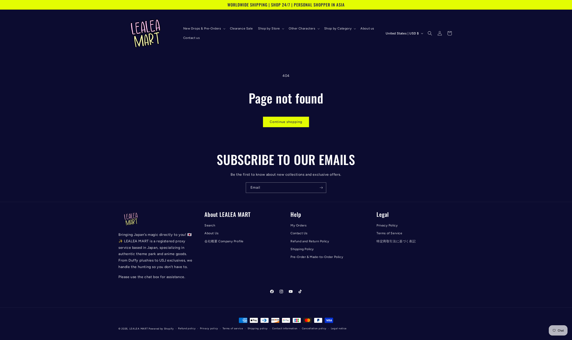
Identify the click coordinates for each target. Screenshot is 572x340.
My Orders (298, 225)
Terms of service (233, 328)
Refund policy (187, 328)
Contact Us (299, 233)
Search (209, 225)
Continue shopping (286, 122)
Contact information (284, 328)
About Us (211, 233)
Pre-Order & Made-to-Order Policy (316, 257)
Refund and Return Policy (309, 241)
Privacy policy (209, 328)
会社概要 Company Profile (224, 241)
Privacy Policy (387, 225)
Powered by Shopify (161, 328)
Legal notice (339, 328)
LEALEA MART (138, 328)
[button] (204, 28)
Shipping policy (258, 328)
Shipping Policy (302, 249)
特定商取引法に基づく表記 (396, 241)
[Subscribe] (321, 187)
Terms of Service (389, 233)
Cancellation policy (314, 328)
